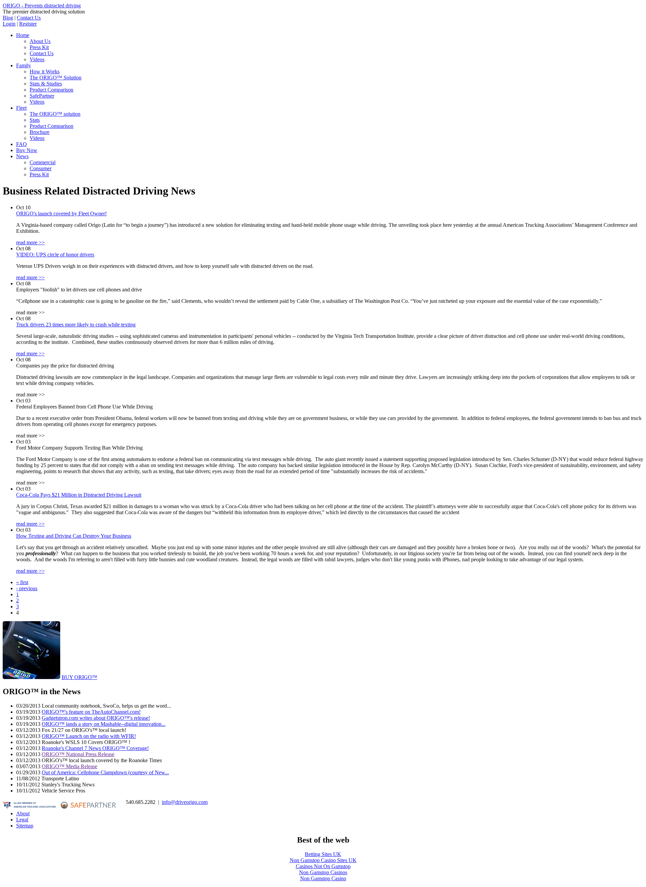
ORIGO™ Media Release (69, 766)
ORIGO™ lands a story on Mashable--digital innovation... (104, 724)
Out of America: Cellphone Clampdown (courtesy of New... (105, 772)
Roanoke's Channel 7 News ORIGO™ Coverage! (95, 748)
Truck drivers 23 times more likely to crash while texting (76, 324)
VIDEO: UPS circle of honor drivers (55, 254)
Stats (35, 120)
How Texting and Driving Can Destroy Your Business (73, 536)
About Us (40, 41)
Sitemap (24, 825)
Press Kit (39, 47)
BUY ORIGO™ (79, 677)
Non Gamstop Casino (323, 878)
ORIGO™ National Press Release (78, 754)
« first (22, 582)
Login (9, 24)
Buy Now (26, 150)
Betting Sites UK (323, 854)
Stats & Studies (46, 83)
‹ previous (26, 588)
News (22, 156)
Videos (37, 59)
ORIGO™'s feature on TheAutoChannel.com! (91, 712)
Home (22, 35)
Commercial (43, 162)
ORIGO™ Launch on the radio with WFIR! (89, 736)
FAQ (21, 144)
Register (28, 24)
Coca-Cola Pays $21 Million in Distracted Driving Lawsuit (78, 495)
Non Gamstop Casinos (323, 872)
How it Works (45, 71)
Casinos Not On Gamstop (323, 866)
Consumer (40, 168)
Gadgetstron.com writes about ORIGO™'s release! (96, 718)
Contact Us (29, 18)
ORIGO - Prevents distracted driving (42, 5)
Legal (22, 819)
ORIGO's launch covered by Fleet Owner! (61, 213)
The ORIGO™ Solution (55, 77)
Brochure (39, 132)
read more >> (30, 242)
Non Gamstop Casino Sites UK (323, 860)
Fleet (21, 108)
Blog (8, 18)
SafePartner (42, 96)
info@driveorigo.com (185, 802)
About (23, 813)
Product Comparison (51, 90)
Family (23, 65)
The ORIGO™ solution (55, 114)
